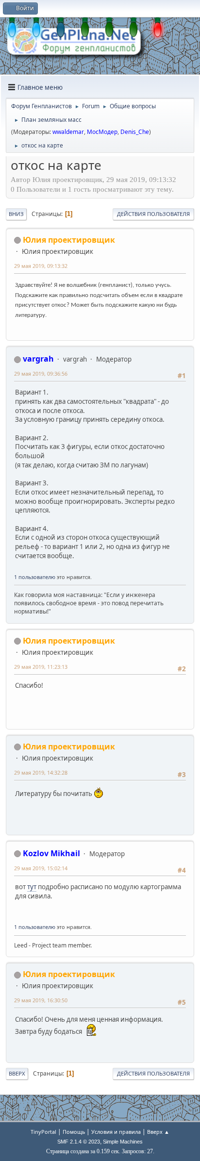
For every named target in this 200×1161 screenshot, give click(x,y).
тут (31, 886)
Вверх (17, 1073)
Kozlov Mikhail (51, 853)
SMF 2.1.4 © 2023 (78, 1141)
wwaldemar (68, 132)
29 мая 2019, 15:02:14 (40, 868)
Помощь (74, 1131)
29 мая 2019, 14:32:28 (40, 772)
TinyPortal (43, 1131)
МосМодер (102, 132)
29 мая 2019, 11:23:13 (40, 666)
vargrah (38, 358)
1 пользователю (34, 576)
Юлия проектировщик (69, 239)
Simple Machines (123, 1141)
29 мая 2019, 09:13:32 (40, 265)
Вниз (16, 213)
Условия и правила (116, 1131)
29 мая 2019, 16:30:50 (40, 1000)
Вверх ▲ (158, 1131)
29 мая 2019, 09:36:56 (40, 373)
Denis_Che (134, 132)
